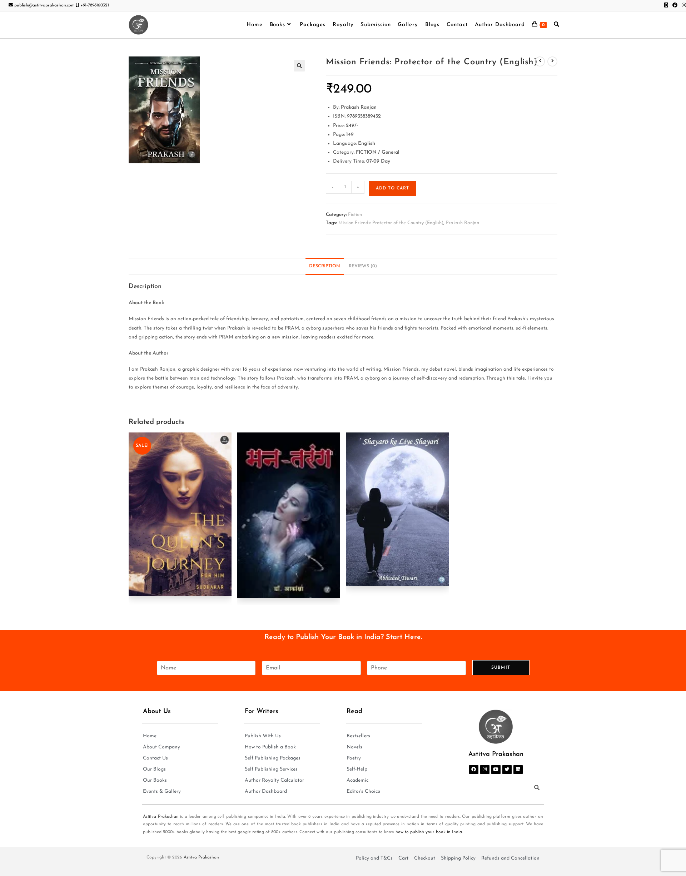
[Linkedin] (518, 769)
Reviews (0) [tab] (363, 266)
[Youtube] (496, 769)
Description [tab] (324, 266)
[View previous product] (540, 61)
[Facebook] (473, 769)
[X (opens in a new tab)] (666, 5)
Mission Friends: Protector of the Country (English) (390, 223)
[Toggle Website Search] (556, 25)
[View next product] (552, 61)
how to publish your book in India (429, 832)
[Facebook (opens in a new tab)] (675, 5)
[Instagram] (484, 769)
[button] (299, 65)
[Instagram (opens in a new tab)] (683, 5)
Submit (500, 667)
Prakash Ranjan (462, 223)
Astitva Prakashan (161, 817)
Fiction (355, 214)
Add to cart (392, 188)
